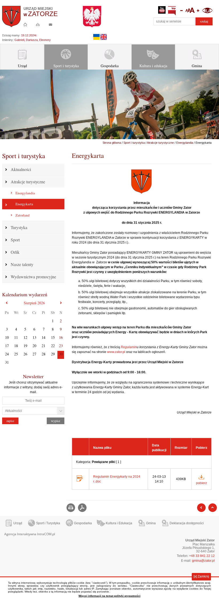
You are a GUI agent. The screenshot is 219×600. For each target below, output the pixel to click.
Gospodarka (110, 65)
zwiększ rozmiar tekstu (198, 11)
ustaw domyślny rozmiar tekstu (189, 11)
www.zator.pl (116, 352)
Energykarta (24, 204)
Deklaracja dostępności (187, 523)
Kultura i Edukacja (119, 523)
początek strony (212, 507)
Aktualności (21, 169)
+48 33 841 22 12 (202, 556)
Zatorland (22, 215)
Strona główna (25, 24)
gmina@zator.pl (203, 561)
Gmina (197, 65)
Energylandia (25, 193)
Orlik (15, 252)
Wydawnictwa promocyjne (33, 276)
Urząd (22, 65)
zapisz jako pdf (82, 507)
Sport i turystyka (66, 65)
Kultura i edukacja (153, 65)
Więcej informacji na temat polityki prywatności (109, 595)
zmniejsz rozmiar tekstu (180, 11)
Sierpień (34, 302)
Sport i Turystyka (48, 523)
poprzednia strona (201, 507)
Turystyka (19, 227)
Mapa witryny (38, 24)
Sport (15, 239)
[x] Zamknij (201, 576)
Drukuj (71, 507)
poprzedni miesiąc (6, 302)
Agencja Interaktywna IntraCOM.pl (29, 534)
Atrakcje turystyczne (28, 181)
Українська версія (96, 37)
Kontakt (50, 24)
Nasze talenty (22, 264)
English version (103, 37)
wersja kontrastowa (207, 11)
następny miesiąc (60, 302)
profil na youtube (162, 11)
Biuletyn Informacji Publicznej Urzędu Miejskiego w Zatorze (172, 11)
